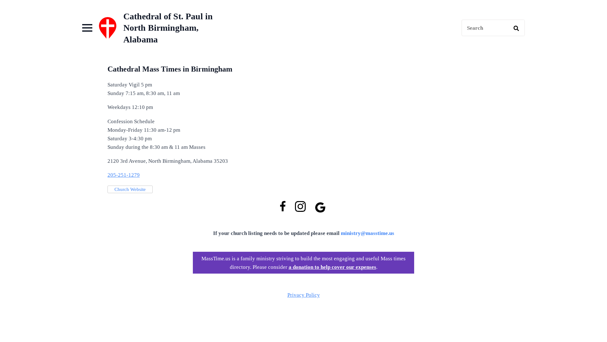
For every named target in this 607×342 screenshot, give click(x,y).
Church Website (130, 189)
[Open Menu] (87, 28)
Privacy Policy (303, 295)
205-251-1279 (123, 175)
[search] (516, 28)
